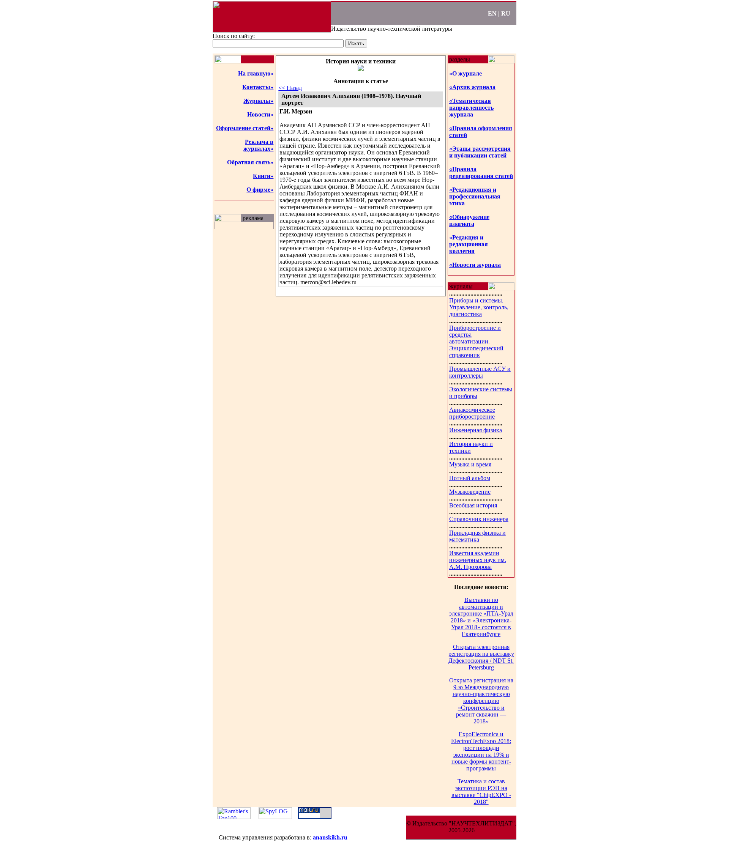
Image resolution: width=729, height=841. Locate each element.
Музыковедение (470, 491)
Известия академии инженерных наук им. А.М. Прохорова (477, 560)
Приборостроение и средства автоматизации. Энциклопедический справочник (476, 341)
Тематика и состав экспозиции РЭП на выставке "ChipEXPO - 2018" (481, 791)
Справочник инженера (478, 519)
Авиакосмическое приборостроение (472, 413)
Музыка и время (470, 464)
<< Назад (290, 88)
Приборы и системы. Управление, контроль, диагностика (478, 307)
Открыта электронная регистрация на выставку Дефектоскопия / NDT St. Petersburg (481, 657)
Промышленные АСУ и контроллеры (480, 372)
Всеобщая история (473, 505)
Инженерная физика (475, 430)
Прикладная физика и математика (477, 536)
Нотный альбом (469, 478)
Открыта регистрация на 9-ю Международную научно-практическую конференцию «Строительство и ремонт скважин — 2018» (481, 700)
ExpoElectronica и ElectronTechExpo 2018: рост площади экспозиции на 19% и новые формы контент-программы (481, 751)
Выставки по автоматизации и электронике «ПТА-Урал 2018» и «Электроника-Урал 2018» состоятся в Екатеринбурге (481, 617)
